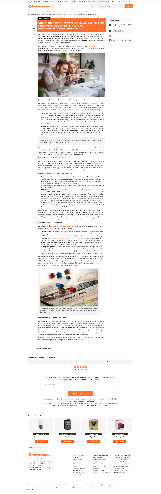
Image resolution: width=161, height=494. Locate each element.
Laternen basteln (119, 468)
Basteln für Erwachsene (120, 459)
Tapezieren (76, 462)
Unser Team (102, 487)
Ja (52, 362)
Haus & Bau (38, 11)
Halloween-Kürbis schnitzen (122, 470)
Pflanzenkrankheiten (99, 464)
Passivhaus (92, 46)
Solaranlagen (92, 261)
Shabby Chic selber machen (122, 466)
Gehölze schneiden (98, 470)
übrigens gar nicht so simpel (71, 110)
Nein (108, 362)
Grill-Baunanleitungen (99, 462)
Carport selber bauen (99, 459)
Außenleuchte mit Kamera (41, 437)
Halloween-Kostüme (119, 472)
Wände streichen (77, 459)
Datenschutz (115, 485)
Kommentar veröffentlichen (80, 393)
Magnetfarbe (93, 437)
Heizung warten (77, 474)
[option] (41, 432)
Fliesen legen (76, 457)
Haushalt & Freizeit (50, 11)
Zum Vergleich (41, 441)
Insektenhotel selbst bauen (121, 462)
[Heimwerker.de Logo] (41, 6)
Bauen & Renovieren (42, 14)
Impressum (122, 485)
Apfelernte (96, 468)
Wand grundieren (78, 470)
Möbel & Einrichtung (73, 11)
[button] (30, 447)
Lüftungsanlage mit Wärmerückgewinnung (69, 238)
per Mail (41, 467)
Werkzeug (85, 11)
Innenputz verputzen (78, 472)
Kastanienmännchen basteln (122, 464)
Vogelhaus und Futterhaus (121, 457)
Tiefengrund (120, 437)
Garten (30, 11)
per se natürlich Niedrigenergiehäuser (62, 226)
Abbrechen (98, 393)
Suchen (129, 6)
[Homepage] (28, 14)
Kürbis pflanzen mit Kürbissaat (102, 472)
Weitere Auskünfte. (125, 1)
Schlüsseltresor (67, 437)
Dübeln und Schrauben (79, 468)
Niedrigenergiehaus (59, 166)
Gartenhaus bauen (98, 457)
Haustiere (62, 11)
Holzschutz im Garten (99, 466)
